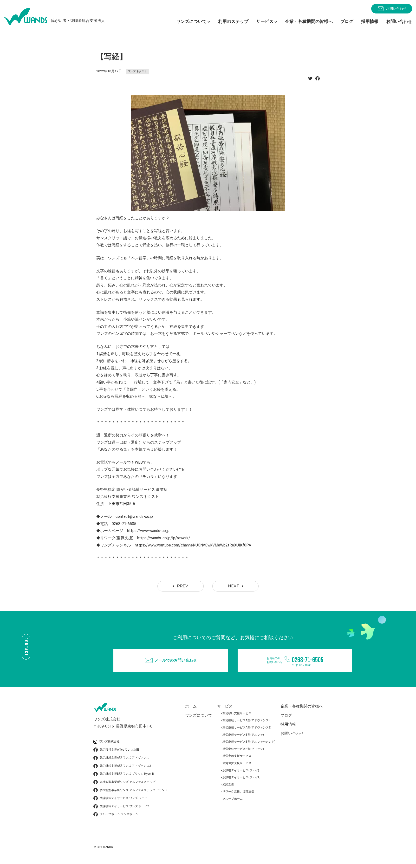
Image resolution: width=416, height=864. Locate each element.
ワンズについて (198, 715)
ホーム (191, 706)
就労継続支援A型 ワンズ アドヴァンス (124, 757)
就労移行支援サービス (236, 713)
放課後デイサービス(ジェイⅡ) (241, 777)
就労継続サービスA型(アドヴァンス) (246, 720)
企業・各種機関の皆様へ (309, 21)
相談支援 (228, 784)
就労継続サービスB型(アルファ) (243, 734)
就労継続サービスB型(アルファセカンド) (248, 741)
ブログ (346, 21)
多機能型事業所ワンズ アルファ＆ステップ (127, 782)
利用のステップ (233, 21)
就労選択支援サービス (236, 763)
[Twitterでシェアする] (310, 80)
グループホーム (232, 798)
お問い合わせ (396, 8)
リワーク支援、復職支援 (238, 791)
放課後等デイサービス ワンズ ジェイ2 (124, 806)
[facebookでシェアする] (317, 80)
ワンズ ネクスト (137, 71)
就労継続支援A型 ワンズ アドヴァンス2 (125, 765)
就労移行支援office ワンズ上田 (119, 749)
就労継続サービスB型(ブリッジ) (243, 749)
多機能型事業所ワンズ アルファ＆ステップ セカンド (134, 790)
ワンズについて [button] (191, 21)
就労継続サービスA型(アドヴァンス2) (246, 727)
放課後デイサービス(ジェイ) (240, 770)
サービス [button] (264, 21)
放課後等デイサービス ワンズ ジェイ (123, 798)
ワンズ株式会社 (109, 741)
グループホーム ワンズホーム (119, 814)
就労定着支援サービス (236, 756)
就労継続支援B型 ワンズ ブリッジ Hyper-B (127, 773)
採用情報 (369, 21)
